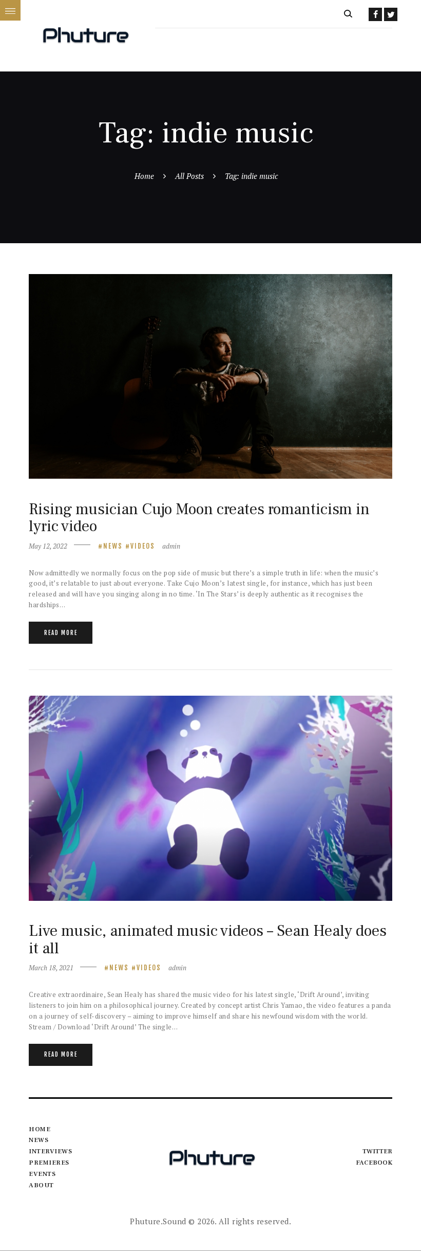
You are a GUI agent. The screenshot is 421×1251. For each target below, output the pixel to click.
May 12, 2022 (48, 546)
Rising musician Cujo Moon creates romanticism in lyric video (199, 518)
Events (42, 1174)
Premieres (49, 1162)
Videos (142, 546)
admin (171, 546)
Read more (61, 633)
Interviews (50, 1151)
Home (144, 176)
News (113, 546)
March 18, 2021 (51, 967)
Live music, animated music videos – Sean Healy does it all (208, 939)
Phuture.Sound (158, 1221)
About (41, 1185)
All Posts (189, 176)
